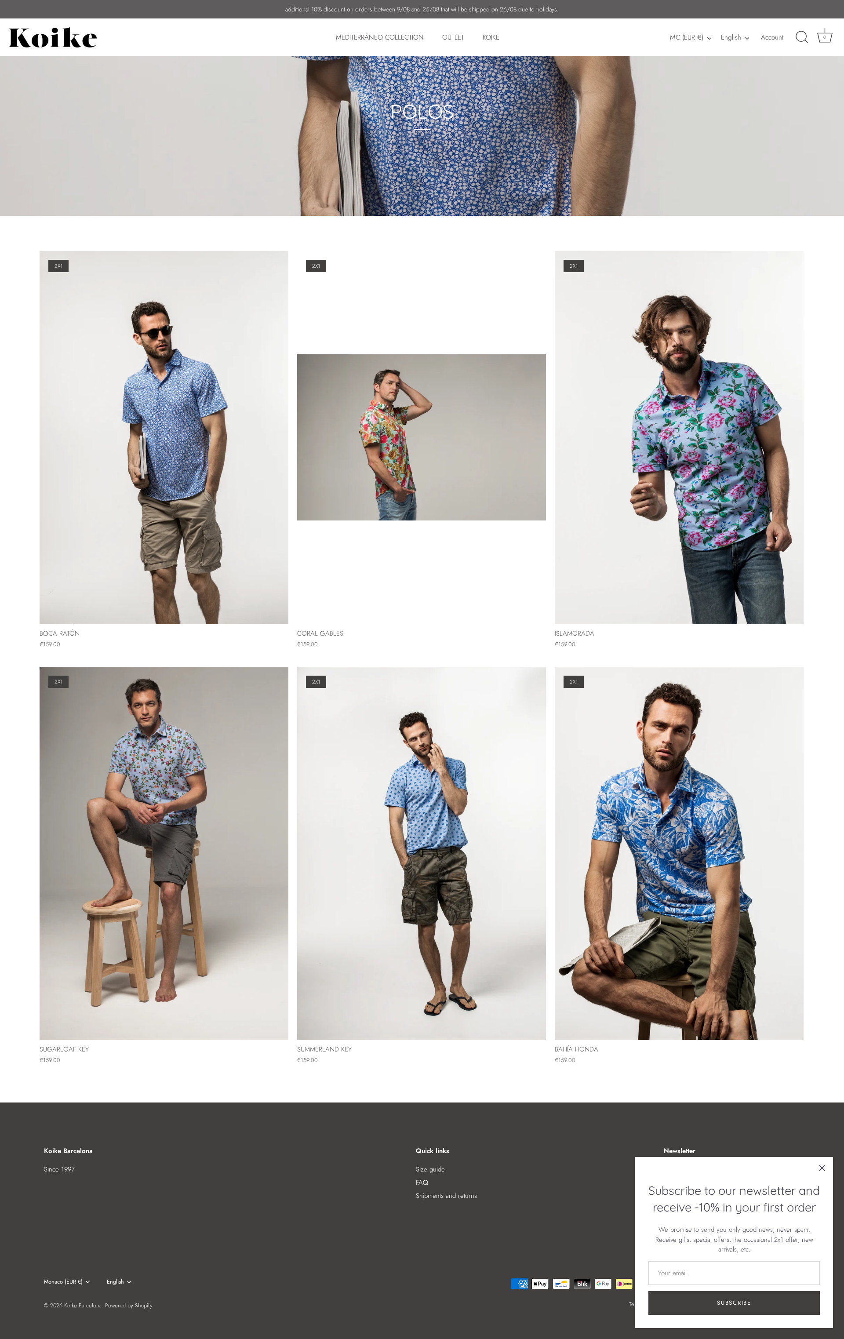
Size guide (430, 1169)
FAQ (422, 1182)
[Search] (801, 37)
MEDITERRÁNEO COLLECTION (380, 37)
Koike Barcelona (83, 1305)
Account (772, 37)
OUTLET (453, 37)
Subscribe (734, 1303)
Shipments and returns (446, 1196)
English (731, 37)
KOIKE (491, 37)
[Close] (822, 1168)
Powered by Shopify (129, 1305)
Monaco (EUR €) (63, 1281)
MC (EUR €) (686, 37)
